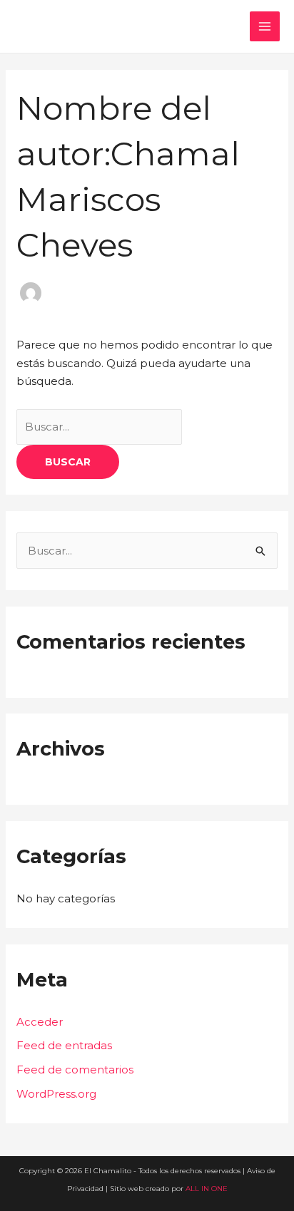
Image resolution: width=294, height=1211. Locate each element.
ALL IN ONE (207, 1188)
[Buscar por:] (99, 426)
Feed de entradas (64, 1045)
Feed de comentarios (74, 1069)
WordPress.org (56, 1094)
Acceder (39, 1022)
